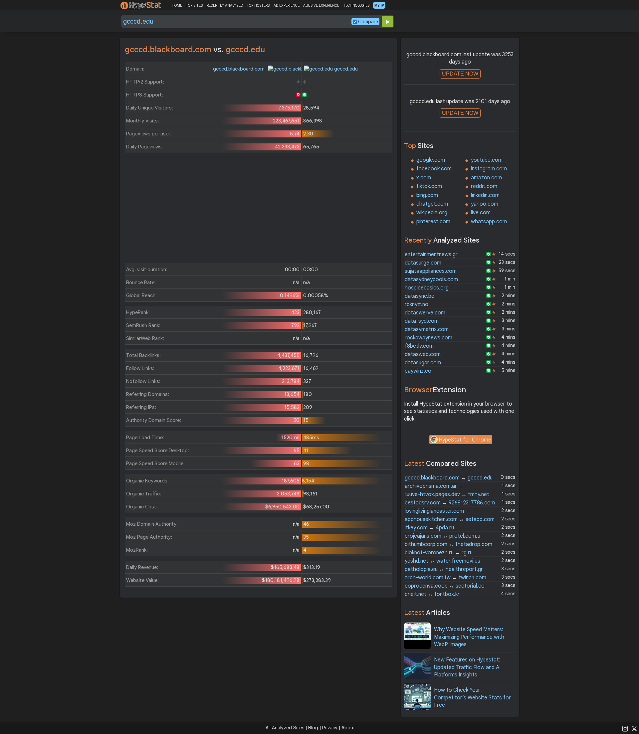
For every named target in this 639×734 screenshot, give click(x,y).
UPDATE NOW (460, 74)
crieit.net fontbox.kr (432, 594)
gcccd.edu (345, 69)
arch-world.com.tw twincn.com (445, 577)
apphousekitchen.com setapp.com (450, 519)
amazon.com (486, 177)
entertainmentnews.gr (431, 254)
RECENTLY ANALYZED (225, 5)
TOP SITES (194, 5)
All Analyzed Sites (285, 728)
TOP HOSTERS (258, 5)
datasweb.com (423, 354)
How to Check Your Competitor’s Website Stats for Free (472, 697)
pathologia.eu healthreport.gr (444, 569)
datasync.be (419, 296)
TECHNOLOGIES (356, 5)
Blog (313, 728)
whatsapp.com (489, 221)
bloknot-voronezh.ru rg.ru (439, 552)
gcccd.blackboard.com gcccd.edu (449, 477)
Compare (368, 22)
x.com (423, 177)
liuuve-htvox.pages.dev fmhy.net (447, 494)
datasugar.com (423, 362)
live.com (481, 212)
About (348, 728)
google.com (430, 160)
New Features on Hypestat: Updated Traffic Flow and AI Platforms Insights (467, 667)
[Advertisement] (258, 209)
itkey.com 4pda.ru (429, 527)
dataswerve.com (425, 312)
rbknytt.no (416, 304)
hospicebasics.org (427, 287)
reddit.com (484, 186)
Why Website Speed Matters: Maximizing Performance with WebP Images (469, 637)
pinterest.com (433, 221)
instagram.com (489, 168)
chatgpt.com (432, 204)
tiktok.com (429, 186)
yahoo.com (484, 204)
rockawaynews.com (428, 337)
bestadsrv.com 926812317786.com (450, 502)
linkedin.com (485, 195)
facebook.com (434, 168)
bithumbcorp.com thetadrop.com (448, 544)
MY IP (379, 5)
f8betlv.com (419, 346)
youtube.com (487, 160)
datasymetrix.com (427, 329)
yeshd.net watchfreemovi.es (442, 561)
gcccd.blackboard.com (239, 69)
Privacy (329, 728)
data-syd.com (422, 321)
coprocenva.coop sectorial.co (445, 586)
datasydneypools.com (431, 279)
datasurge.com (423, 263)
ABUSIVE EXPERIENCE (321, 5)
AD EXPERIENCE (287, 5)
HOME (177, 5)
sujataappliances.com (431, 271)
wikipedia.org (431, 212)
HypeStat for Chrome (465, 440)
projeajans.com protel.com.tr (443, 536)
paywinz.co (418, 371)
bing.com (427, 195)
